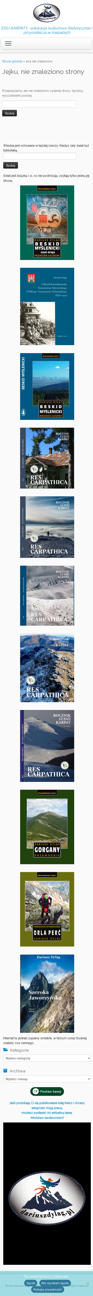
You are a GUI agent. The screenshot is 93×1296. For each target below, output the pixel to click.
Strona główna (12, 61)
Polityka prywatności (47, 1289)
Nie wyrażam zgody (55, 1283)
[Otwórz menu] (8, 44)
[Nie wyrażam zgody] (87, 1283)
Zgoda (30, 1283)
